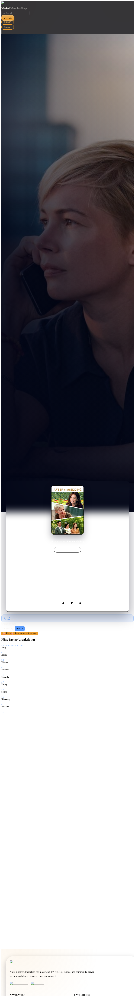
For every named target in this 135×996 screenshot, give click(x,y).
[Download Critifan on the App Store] (19, 985)
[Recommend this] (63, 603)
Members (16, 8)
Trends (8, 18)
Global (20, 629)
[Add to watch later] (54, 603)
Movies (5, 8)
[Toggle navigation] (4, 32)
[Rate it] (80, 603)
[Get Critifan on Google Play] (40, 985)
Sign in (7, 22)
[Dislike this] (71, 603)
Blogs (24, 8)
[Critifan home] (67, 4)
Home (53, 541)
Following (8, 629)
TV (10, 8)
